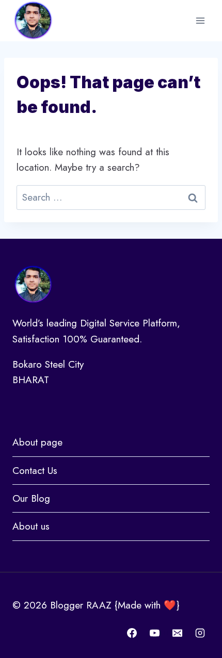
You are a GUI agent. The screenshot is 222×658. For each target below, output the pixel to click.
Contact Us (34, 471)
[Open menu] (200, 20)
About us (31, 526)
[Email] (177, 633)
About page (37, 442)
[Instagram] (200, 633)
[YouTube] (155, 633)
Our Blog (31, 498)
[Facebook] (132, 633)
